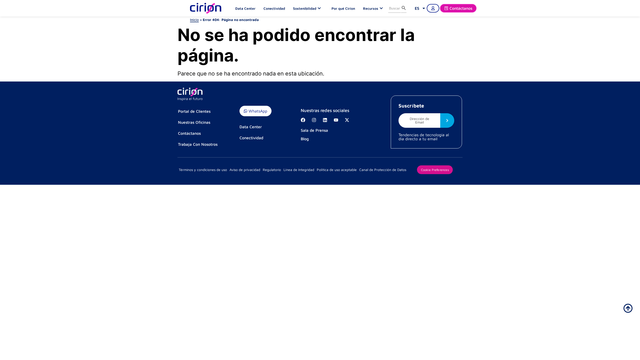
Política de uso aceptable (337, 170)
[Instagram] (314, 120)
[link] (420, 8)
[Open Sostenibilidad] (321, 8)
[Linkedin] (325, 120)
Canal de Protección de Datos (382, 170)
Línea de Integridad (299, 170)
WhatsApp (257, 111)
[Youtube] (336, 120)
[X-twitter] (347, 120)
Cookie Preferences (435, 169)
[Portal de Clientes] (433, 8)
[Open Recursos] (383, 8)
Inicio (194, 20)
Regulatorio (272, 170)
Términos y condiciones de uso (203, 170)
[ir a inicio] (628, 308)
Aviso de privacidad (245, 170)
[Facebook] (303, 120)
